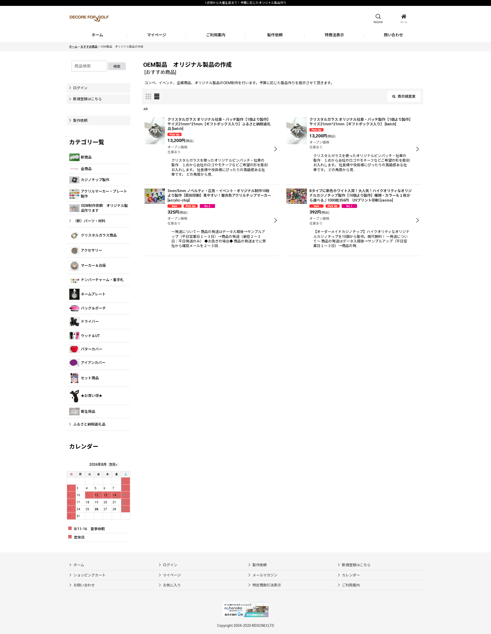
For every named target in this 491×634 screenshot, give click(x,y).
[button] (378, 18)
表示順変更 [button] (407, 96)
